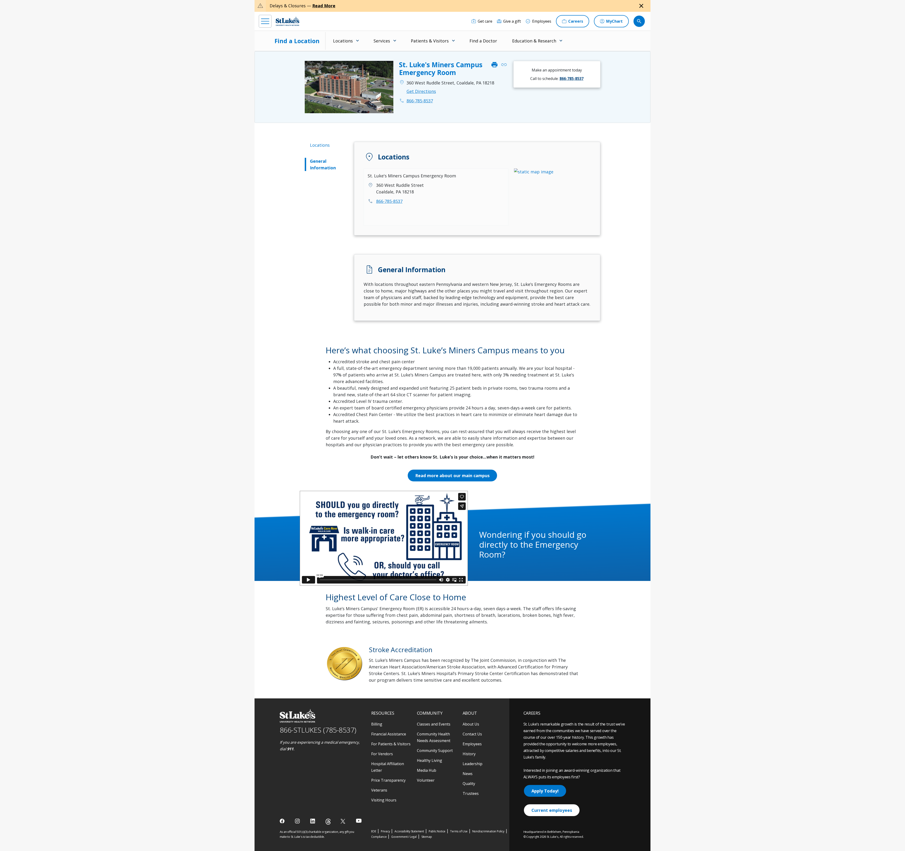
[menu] (265, 21)
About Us (471, 724)
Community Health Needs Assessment (433, 737)
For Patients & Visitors (391, 744)
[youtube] (359, 821)
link (504, 65)
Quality (469, 783)
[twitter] (343, 821)
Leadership (472, 763)
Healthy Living (429, 760)
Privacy (385, 831)
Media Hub (426, 770)
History (469, 753)
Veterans (379, 790)
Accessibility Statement (409, 831)
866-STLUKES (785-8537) (318, 730)
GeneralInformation (323, 164)
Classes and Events (433, 724)
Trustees (471, 793)
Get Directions (421, 91)
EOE (373, 831)
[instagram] (298, 821)
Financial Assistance (388, 734)
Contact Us (472, 734)
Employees (472, 744)
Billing (376, 724)
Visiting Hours (383, 800)
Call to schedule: (557, 78)
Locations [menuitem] (343, 41)
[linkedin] (313, 821)
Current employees (551, 810)
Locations (320, 145)
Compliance (379, 837)
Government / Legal (403, 837)
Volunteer (426, 780)
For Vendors (382, 753)
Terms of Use (459, 831)
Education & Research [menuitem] (534, 41)
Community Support (435, 750)
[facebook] (283, 821)
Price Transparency (388, 780)
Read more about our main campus (452, 475)
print (494, 65)
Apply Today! (545, 791)
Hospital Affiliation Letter (387, 767)
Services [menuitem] (382, 41)
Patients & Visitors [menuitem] (430, 41)
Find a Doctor (483, 41)
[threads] (328, 822)
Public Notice (437, 831)
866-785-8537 (389, 201)
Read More (323, 5)
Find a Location (297, 41)
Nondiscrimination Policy (488, 831)
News (468, 773)
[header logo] (287, 21)
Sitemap (426, 837)
